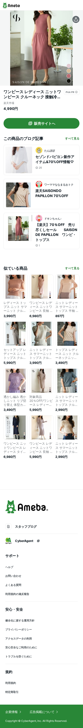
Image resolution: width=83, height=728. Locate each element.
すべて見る (72, 138)
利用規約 (10, 683)
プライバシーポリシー (18, 629)
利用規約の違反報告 (17, 594)
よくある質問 (13, 585)
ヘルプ (9, 567)
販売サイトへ (44, 123)
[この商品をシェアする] (75, 19)
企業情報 (11, 712)
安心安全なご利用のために (21, 647)
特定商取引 (12, 692)
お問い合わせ (13, 576)
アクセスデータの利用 (18, 638)
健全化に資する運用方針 (20, 620)
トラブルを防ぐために (18, 656)
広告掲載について (42, 712)
